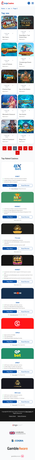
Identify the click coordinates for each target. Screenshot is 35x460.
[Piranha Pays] (9, 77)
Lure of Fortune (7, 64)
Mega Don (22, 139)
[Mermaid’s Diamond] (9, 102)
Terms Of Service (14, 188)
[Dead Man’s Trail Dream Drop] (26, 23)
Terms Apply (14, 375)
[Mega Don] (26, 127)
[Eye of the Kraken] (26, 77)
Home (3, 8)
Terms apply (14, 344)
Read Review (25, 185)
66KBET (17, 269)
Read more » (5, 39)
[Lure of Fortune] (9, 50)
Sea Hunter (22, 114)
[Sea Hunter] (26, 102)
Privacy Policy (12, 416)
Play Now (10, 185)
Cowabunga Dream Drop (25, 63)
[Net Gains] (9, 23)
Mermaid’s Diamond (9, 114)
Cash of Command (8, 139)
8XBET (17, 176)
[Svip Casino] (7, 3)
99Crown (18, 393)
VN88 (17, 302)
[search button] (29, 3)
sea (9, 8)
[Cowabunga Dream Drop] (26, 50)
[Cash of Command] (9, 127)
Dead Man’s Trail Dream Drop (24, 36)
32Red (17, 332)
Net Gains (6, 37)
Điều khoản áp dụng (14, 314)
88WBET (17, 206)
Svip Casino (28, 411)
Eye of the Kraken (24, 89)
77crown (17, 238)
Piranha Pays (7, 89)
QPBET (17, 362)
